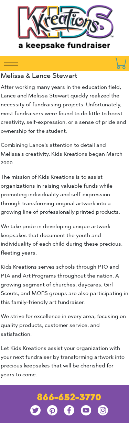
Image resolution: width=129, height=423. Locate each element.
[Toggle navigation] (11, 63)
